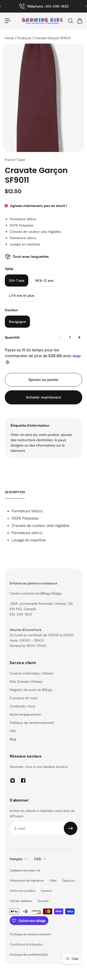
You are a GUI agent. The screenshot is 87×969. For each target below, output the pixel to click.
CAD (37, 859)
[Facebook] (23, 780)
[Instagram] (12, 780)
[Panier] (79, 20)
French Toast (15, 160)
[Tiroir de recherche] (70, 20)
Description (15, 492)
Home (10, 38)
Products (24, 38)
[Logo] (42, 21)
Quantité (12, 337)
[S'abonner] (70, 828)
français (16, 859)
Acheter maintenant (43, 397)
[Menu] (8, 21)
